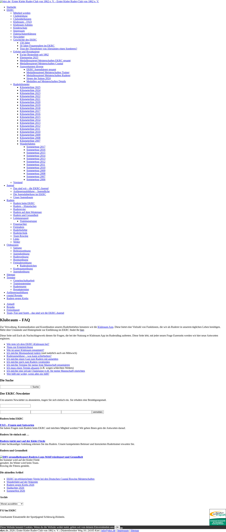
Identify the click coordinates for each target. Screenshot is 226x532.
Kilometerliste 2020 (30, 102)
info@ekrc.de (108, 530)
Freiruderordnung (22, 262)
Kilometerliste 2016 (30, 114)
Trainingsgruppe (28, 221)
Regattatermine (21, 289)
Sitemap (11, 274)
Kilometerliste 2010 (30, 131)
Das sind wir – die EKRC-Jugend (30, 188)
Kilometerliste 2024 (30, 90)
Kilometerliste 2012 (30, 126)
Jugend (10, 185)
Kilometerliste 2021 (30, 99)
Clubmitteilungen (22, 19)
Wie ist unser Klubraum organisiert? (25, 350)
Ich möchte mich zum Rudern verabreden (28, 362)
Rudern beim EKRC (24, 203)
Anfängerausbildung (17, 292)
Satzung (17, 247)
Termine (11, 277)
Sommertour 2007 (35, 176)
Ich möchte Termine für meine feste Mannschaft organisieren (38, 365)
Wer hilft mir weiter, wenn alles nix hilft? (28, 373)
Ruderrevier (19, 209)
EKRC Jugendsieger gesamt (41, 69)
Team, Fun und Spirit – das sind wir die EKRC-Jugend (35, 313)
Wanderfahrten (27, 143)
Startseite (11, 7)
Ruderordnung (20, 256)
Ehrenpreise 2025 (29, 57)
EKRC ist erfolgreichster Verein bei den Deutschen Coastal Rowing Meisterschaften (50, 478)
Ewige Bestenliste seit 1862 (34, 54)
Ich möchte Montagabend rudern (24, 353)
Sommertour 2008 (35, 173)
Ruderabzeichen (28, 265)
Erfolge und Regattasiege (26, 51)
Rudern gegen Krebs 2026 (20, 484)
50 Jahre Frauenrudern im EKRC (37, 45)
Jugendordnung (21, 253)
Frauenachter (20, 224)
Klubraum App (105, 327)
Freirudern (18, 227)
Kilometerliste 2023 (30, 93)
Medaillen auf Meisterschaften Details (46, 81)
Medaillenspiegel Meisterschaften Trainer (47, 72)
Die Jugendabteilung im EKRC (29, 194)
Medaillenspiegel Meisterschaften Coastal (41, 63)
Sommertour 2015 (35, 152)
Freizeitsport (13, 310)
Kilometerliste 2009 (30, 134)
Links (16, 239)
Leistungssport (20, 218)
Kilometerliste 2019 (30, 105)
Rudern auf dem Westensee (27, 212)
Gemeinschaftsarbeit (23, 280)
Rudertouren (19, 286)
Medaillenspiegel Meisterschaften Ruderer (48, 75)
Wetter (16, 241)
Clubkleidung (20, 16)
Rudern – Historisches (24, 206)
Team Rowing (20, 236)
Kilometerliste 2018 (30, 108)
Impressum (19, 30)
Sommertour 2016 (35, 149)
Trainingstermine (22, 283)
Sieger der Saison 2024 (38, 78)
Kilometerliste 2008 (30, 137)
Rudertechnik (20, 233)
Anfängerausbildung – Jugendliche (31, 191)
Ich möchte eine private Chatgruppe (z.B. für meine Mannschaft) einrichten (46, 370)
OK (117, 527)
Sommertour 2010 (35, 167)
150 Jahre (25, 42)
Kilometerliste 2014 (30, 120)
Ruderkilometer (21, 84)
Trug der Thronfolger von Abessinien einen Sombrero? (48, 48)
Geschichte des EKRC (25, 39)
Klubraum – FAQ (22, 21)
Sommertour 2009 (35, 170)
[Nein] (121, 528)
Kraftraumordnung (23, 268)
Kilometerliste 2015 (30, 117)
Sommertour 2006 (35, 179)
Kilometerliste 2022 (30, 96)
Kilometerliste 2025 (30, 87)
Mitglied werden (21, 13)
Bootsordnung (20, 259)
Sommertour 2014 (35, 155)
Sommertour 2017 (35, 146)
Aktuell (10, 304)
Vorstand (18, 182)
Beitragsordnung (22, 250)
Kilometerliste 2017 (30, 111)
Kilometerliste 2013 (30, 123)
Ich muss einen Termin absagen (23, 368)
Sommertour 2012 (35, 161)
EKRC (10, 10)
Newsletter (18, 36)
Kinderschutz (20, 27)
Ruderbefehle (20, 230)
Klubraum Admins (23, 24)
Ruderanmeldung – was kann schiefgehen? (29, 356)
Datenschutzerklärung (24, 33)
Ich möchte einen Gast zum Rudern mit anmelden (32, 359)
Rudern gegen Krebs (17, 298)
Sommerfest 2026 (16, 490)
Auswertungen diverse (31, 66)
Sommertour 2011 (35, 164)
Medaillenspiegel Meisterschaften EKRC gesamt (45, 60)
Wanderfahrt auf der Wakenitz (22, 481)
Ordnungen (13, 244)
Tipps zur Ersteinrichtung (20, 347)
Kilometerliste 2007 (30, 140)
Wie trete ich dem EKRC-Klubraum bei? (28, 344)
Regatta (11, 307)
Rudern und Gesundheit (25, 215)
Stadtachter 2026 (15, 487)
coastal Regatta (14, 295)
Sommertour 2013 (35, 158)
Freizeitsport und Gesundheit (66, 457)
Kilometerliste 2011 (30, 129)
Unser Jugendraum (23, 197)
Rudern (10, 200)
